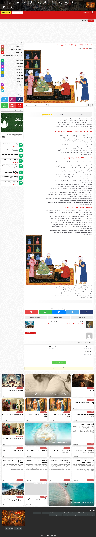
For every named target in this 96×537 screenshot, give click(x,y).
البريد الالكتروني (53, 346)
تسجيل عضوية (5, 12)
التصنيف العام (19, 52)
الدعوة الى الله (19, 63)
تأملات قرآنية (20, 75)
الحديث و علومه (19, 60)
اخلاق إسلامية (85, 48)
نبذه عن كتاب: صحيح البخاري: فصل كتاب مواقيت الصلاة (14, 135)
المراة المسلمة (19, 72)
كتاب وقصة (20, 81)
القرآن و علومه (19, 69)
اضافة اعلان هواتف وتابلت (56, 515)
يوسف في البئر (84, 20)
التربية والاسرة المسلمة (17, 49)
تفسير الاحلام (20, 78)
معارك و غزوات (19, 87)
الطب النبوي (20, 66)
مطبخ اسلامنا (19, 84)
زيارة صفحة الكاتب (30, 333)
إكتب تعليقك (88, 351)
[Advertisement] (48, 32)
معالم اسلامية (19, 91)
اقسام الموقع (86, 12)
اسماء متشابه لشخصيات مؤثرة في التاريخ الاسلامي (73, 45)
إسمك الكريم (88, 346)
